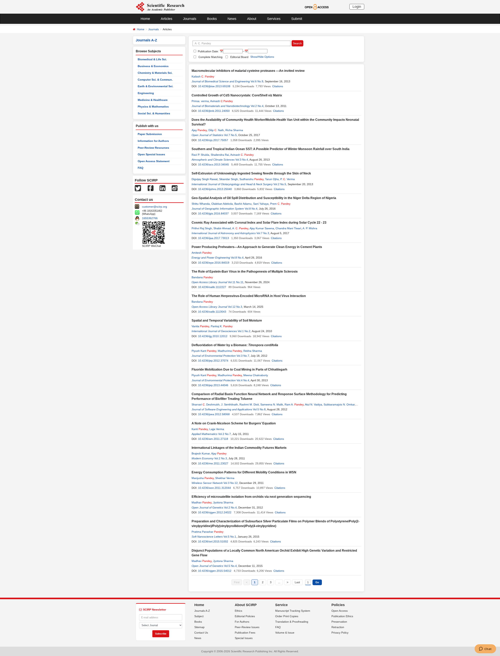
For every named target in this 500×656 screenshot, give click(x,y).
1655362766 (150, 218)
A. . (240, 228)
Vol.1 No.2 (244, 331)
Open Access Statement (154, 161)
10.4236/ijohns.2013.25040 (215, 189)
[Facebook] (151, 187)
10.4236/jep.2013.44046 (213, 385)
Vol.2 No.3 (220, 458)
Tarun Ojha (272, 179)
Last (297, 582)
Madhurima (230, 350)
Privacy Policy (339, 632)
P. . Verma (287, 179)
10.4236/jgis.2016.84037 (213, 213)
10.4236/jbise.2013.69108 (214, 86)
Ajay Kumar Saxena (262, 228)
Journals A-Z (202, 610)
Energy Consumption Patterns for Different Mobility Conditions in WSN (244, 472)
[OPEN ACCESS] (316, 6)
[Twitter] (138, 187)
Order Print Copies (286, 616)
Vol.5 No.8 (259, 409)
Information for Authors (153, 140)
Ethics (238, 610)
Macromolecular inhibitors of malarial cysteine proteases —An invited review (248, 70)
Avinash (221, 101)
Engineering (146, 93)
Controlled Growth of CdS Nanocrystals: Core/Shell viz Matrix (237, 95)
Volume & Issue (284, 632)
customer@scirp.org (154, 206)
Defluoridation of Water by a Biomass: (235, 345)
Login (357, 7)
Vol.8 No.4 (251, 208)
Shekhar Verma (224, 478)
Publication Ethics (342, 616)
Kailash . (203, 76)
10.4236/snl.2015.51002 (213, 541)
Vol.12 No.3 (235, 306)
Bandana (202, 277)
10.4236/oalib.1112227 (212, 287)
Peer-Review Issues (247, 627)
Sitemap (199, 627)
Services (273, 19)
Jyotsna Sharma (223, 502)
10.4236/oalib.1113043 (212, 311)
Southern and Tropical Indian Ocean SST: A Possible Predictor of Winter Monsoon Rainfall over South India (270, 149)
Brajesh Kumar (201, 453)
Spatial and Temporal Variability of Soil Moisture (227, 320)
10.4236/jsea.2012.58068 (214, 414)
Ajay (199, 130)
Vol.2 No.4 (257, 106)
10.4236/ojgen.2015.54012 (214, 570)
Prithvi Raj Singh (202, 228)
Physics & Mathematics (153, 106)
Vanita (200, 326)
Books (212, 19)
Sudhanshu (251, 179)
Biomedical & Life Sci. (152, 59)
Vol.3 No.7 (243, 355)
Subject (199, 616)
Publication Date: (208, 51)
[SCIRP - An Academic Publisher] (160, 6)
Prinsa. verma (200, 101)
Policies (338, 605)
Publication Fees (245, 632)
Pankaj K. (222, 326)
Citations (277, 86)
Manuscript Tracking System (292, 610)
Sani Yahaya (261, 203)
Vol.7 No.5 (230, 135)
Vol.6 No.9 (257, 81)
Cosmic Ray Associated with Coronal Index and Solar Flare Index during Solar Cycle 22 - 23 (259, 222)
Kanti (200, 429)
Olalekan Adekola (222, 203)
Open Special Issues (151, 154)
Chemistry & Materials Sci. (155, 72)
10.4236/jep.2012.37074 (213, 360)
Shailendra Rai (220, 154)
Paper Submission (150, 134)
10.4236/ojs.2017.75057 (213, 140)
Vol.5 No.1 (229, 536)
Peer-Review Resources (153, 147)
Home (145, 19)
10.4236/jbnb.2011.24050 (214, 110)
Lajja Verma (216, 429)
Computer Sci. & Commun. (155, 79)
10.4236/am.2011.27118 (213, 438)
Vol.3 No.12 (230, 482)
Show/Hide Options (262, 56)
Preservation (339, 621)
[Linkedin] (162, 187)
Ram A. (294, 404)
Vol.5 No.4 (230, 565)
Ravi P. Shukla (200, 154)
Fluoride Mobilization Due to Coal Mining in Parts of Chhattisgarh (239, 369)
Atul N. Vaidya (313, 404)
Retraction (337, 627)
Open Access (339, 610)
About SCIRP (246, 605)
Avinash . (242, 154)
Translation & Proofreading (291, 621)
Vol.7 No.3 (262, 233)
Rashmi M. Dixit (249, 404)
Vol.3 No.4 (241, 159)
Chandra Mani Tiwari (288, 228)
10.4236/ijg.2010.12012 (212, 336)
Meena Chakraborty (255, 375)
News (232, 19)
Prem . (280, 203)
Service (281, 605)
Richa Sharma (234, 130)
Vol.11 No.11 (235, 282)
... (279, 582)
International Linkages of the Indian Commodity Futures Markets (239, 447)
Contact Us (201, 632)
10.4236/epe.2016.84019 (213, 262)
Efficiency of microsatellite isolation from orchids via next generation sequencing (251, 496)
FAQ (140, 167)
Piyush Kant (204, 350)
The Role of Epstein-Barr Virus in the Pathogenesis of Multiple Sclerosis (245, 271)
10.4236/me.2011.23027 (213, 463)
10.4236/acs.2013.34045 (213, 164)
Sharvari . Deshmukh (206, 404)
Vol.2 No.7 (224, 434)
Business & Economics (153, 66)
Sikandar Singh (228, 179)
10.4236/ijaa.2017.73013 (213, 238)
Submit (296, 19)
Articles (166, 19)
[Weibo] (175, 187)
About (251, 19)
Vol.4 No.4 (243, 380)
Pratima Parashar (207, 531)
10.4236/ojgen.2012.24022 (214, 512)
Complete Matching (210, 57)
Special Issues (244, 638)
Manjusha (203, 478)
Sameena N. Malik (271, 404)
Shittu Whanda (201, 203)
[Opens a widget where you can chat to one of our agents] (485, 649)
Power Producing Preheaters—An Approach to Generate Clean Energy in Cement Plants (257, 247)
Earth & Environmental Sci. (155, 86)
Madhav (202, 502)
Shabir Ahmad (222, 228)
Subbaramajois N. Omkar (339, 404)
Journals (189, 19)
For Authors (242, 621)
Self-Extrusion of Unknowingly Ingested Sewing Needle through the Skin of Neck (251, 173)
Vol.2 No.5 (279, 184)
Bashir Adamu (243, 203)
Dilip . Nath (216, 130)
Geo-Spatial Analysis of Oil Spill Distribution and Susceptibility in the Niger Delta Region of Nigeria (264, 198)
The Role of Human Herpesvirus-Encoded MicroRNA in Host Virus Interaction (249, 296)
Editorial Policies (245, 616)
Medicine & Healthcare (153, 99)
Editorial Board (239, 57)
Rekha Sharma (252, 350)
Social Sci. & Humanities (154, 113)
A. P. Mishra (310, 228)
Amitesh (202, 252)
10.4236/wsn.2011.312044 (214, 487)
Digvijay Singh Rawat (205, 179)
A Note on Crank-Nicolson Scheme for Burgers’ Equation (234, 423)
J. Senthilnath (229, 404)
